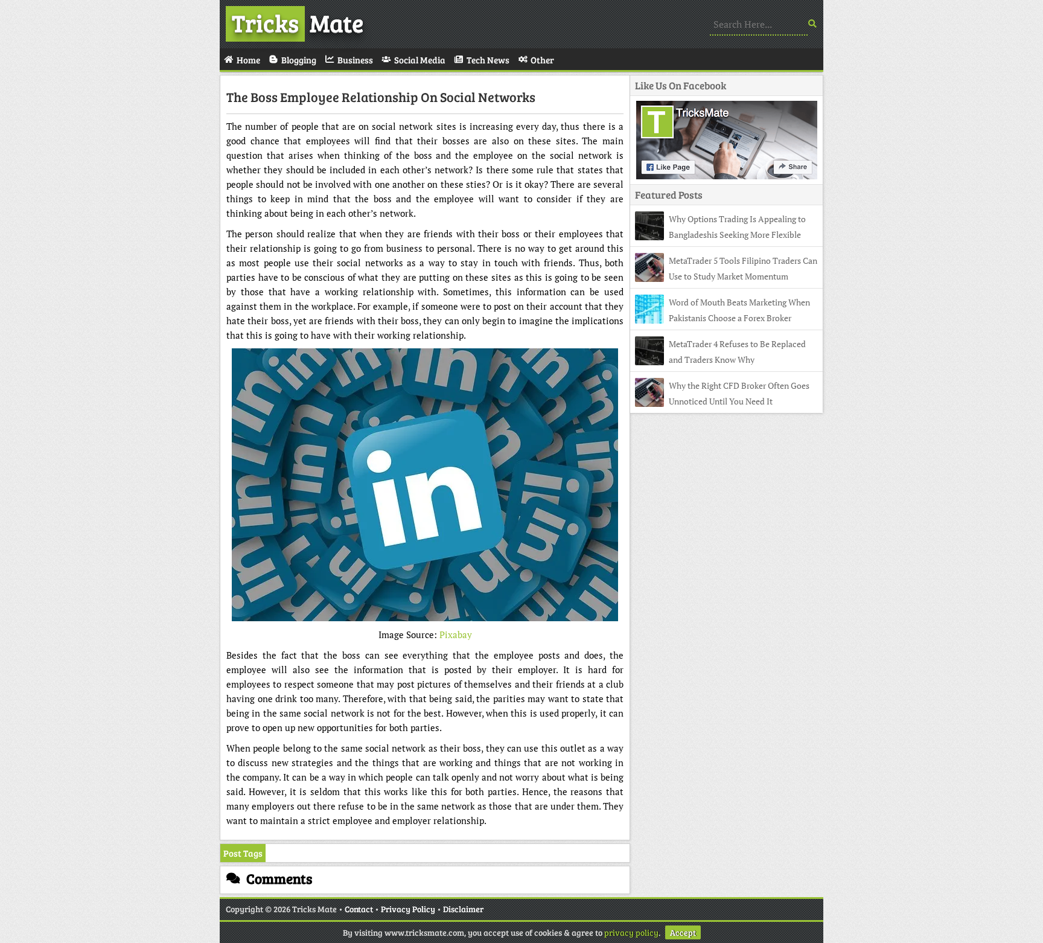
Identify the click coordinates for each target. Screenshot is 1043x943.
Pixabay (455, 634)
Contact (359, 909)
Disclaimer (463, 909)
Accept (683, 932)
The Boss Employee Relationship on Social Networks (380, 97)
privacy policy (631, 932)
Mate (297, 22)
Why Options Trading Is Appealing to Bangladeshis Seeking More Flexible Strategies (720, 234)
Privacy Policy (408, 909)
